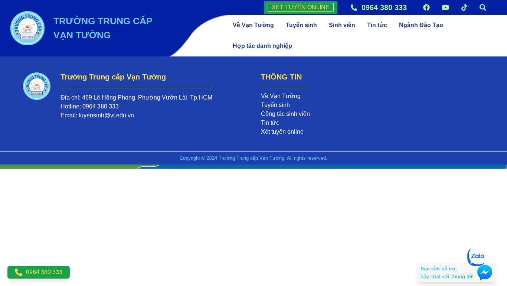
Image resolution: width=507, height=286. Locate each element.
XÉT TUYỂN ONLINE (301, 7)
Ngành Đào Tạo (421, 25)
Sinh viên (342, 25)
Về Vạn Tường (253, 25)
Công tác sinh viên (285, 114)
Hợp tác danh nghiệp (262, 46)
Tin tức (377, 25)
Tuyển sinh (301, 25)
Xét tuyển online (282, 132)
